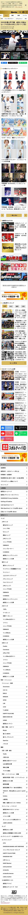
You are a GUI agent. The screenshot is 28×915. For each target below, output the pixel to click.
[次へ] (2, 40)
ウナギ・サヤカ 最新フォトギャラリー (13, 137)
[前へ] (26, 40)
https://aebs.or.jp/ (5, 902)
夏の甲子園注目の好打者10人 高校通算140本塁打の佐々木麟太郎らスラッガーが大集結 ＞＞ (14, 47)
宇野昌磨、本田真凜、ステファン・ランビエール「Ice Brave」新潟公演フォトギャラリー (14, 209)
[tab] (4, 306)
